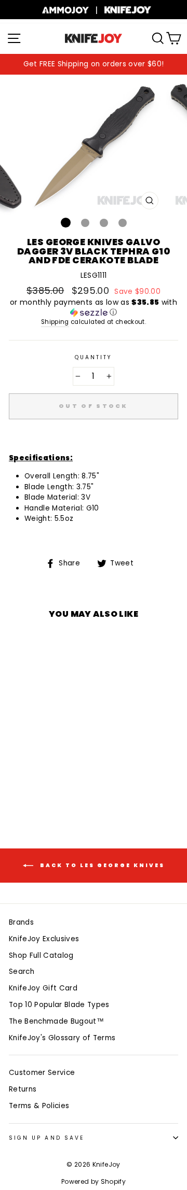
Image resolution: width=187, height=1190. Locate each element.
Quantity (93, 357)
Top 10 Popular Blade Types (59, 1005)
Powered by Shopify (93, 1181)
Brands (21, 922)
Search (21, 971)
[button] (93, 308)
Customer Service (42, 1073)
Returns (22, 1089)
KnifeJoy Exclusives (44, 939)
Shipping (55, 322)
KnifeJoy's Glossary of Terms (62, 1038)
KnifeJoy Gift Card (43, 988)
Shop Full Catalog (41, 955)
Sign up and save (46, 1138)
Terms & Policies (39, 1106)
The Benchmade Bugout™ (56, 1021)
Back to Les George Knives (101, 865)
